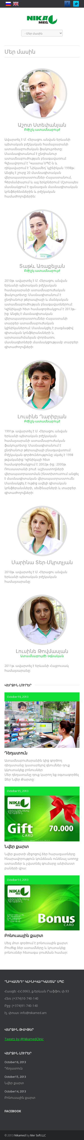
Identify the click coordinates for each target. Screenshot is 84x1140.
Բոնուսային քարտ (23, 935)
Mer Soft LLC (38, 1135)
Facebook (67, 2)
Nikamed (20, 1135)
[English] (16, 4)
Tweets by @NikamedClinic (24, 1039)
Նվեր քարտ (16, 846)
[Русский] (8, 4)
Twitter (76, 2)
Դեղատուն (15, 752)
